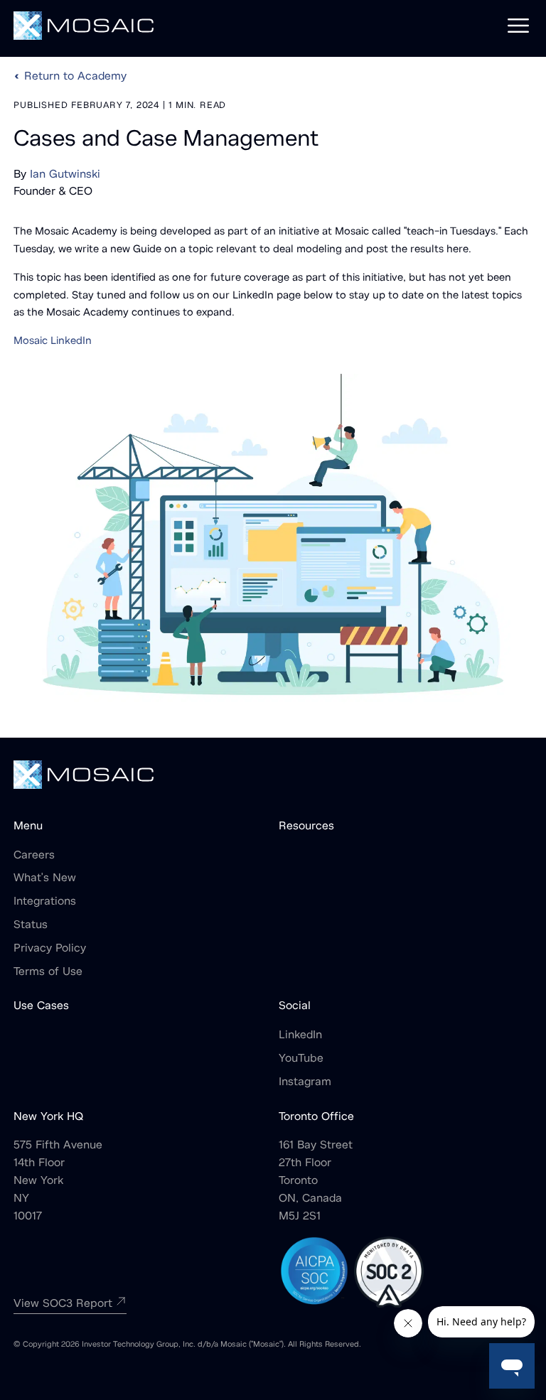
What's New (45, 878)
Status (31, 925)
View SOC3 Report (63, 1304)
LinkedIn (300, 1035)
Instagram (305, 1082)
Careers (34, 855)
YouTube (301, 1059)
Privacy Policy (50, 949)
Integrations (45, 902)
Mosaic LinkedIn (53, 341)
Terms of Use (48, 972)
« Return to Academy (70, 77)
